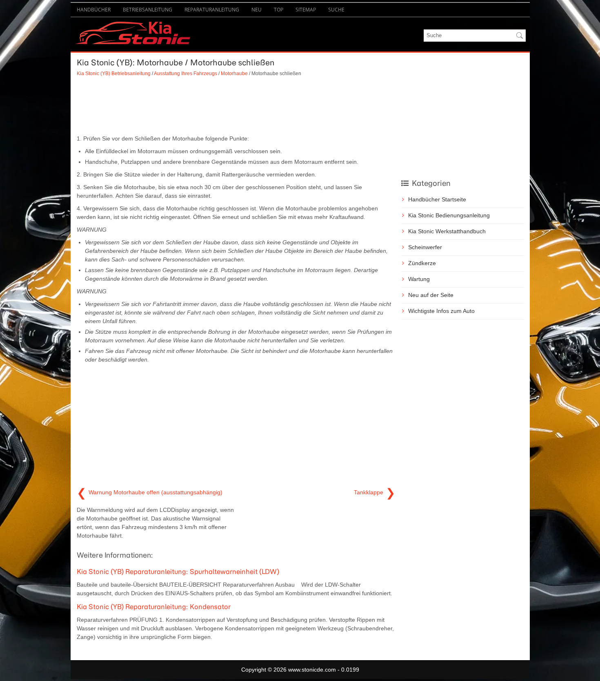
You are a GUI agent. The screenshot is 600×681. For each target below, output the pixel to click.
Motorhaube (234, 73)
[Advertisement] (236, 105)
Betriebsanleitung (147, 9)
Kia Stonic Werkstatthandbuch (447, 231)
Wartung (419, 279)
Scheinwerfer (425, 247)
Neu (256, 9)
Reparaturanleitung (211, 9)
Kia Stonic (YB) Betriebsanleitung (114, 73)
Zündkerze (422, 263)
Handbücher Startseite (437, 199)
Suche (336, 9)
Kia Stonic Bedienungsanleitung (449, 215)
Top (278, 9)
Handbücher (94, 9)
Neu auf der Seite (430, 295)
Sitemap (306, 9)
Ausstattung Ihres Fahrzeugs (185, 73)
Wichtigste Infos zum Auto (441, 311)
